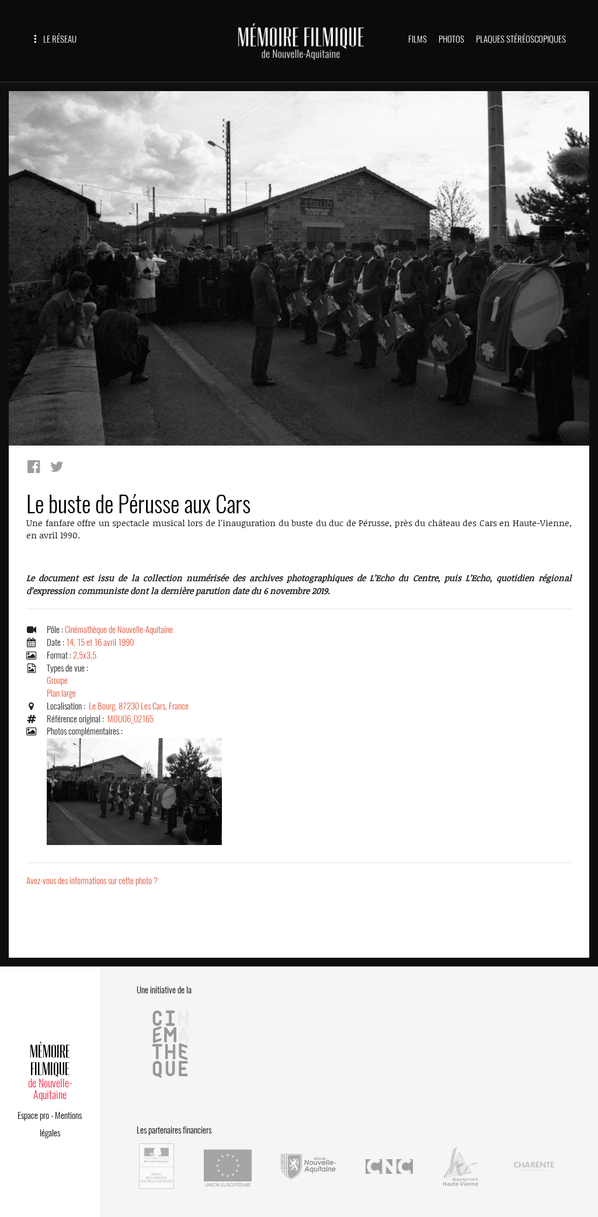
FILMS (417, 39)
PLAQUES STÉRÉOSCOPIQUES (521, 39)
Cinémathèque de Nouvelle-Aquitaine (119, 629)
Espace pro (33, 1115)
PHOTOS (451, 39)
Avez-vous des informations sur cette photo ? (92, 880)
